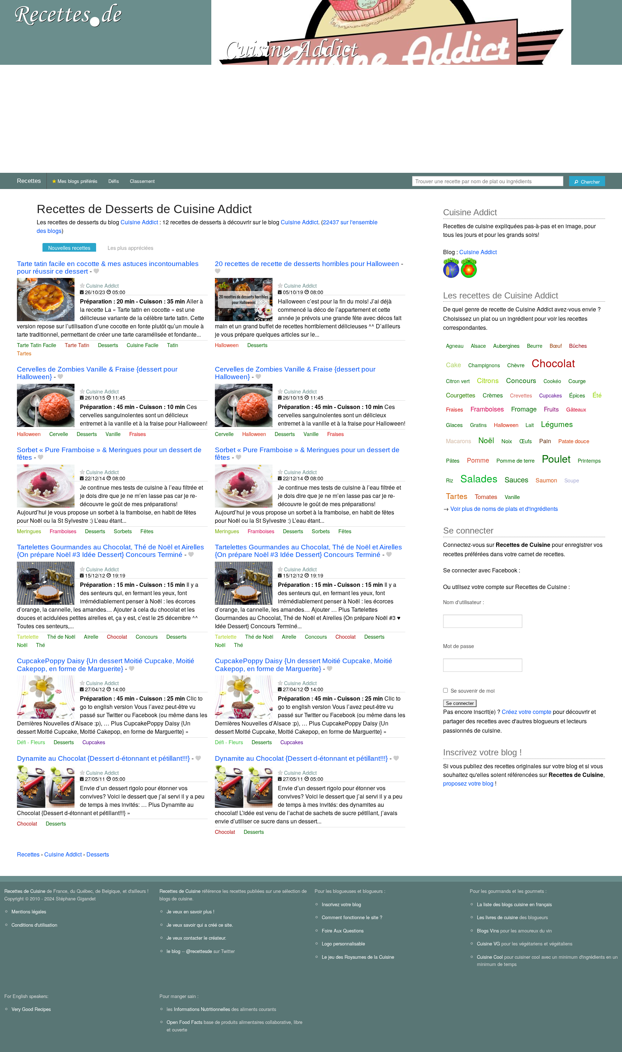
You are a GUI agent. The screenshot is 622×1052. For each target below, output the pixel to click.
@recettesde (199, 951)
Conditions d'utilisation (34, 924)
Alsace (478, 345)
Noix (506, 441)
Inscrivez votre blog (341, 904)
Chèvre (515, 365)
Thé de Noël (61, 636)
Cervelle (58, 433)
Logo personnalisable (343, 943)
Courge (577, 381)
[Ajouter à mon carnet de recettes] (96, 271)
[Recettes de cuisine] (68, 14)
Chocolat (117, 636)
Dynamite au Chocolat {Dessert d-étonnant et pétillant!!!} (103, 758)
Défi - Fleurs (31, 742)
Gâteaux (576, 409)
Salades (478, 478)
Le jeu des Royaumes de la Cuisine (358, 956)
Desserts (108, 345)
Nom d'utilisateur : (463, 602)
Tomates (486, 496)
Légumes (557, 423)
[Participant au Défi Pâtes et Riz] (451, 266)
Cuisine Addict (139, 222)
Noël (22, 644)
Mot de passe (458, 645)
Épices (577, 395)
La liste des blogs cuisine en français (514, 904)
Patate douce (573, 441)
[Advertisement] (311, 118)
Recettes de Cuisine (24, 890)
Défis (113, 180)
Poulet (556, 458)
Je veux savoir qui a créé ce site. (200, 924)
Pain (545, 441)
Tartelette (28, 636)
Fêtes (146, 531)
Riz (449, 480)
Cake (453, 364)
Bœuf (556, 345)
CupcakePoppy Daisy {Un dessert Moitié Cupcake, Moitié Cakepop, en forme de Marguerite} (105, 664)
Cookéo (552, 381)
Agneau (455, 345)
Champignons (484, 365)
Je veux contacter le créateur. (196, 937)
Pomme (478, 459)
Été (596, 394)
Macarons (458, 441)
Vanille (113, 433)
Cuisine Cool (490, 956)
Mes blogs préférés (77, 180)
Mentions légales (29, 911)
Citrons (488, 380)
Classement (142, 180)
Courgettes (460, 394)
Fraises (137, 433)
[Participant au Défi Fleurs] (468, 266)
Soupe (571, 480)
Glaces (454, 424)
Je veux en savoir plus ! (191, 911)
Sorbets (123, 531)
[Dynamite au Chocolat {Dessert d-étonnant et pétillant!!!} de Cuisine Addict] (46, 786)
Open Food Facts (184, 1022)
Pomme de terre (515, 460)
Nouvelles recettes (69, 247)
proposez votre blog (468, 783)
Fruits (551, 408)
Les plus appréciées (130, 247)
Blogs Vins (488, 930)
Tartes (24, 353)
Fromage (524, 408)
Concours (147, 636)
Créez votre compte (526, 711)
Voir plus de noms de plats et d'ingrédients (504, 508)
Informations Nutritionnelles (202, 1009)
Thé (40, 644)
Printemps (589, 460)
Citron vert (458, 381)
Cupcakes (93, 742)
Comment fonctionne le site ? (352, 917)
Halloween (227, 345)
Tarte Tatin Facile (36, 345)
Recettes (29, 180)
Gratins (478, 424)
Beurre (534, 345)
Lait (530, 424)
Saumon (546, 480)
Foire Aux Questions (343, 930)
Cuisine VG (488, 943)
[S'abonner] (82, 285)
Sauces (516, 479)
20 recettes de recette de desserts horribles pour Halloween (307, 264)
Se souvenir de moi (473, 690)
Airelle (91, 636)
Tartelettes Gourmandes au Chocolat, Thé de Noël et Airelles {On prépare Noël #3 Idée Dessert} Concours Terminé (110, 550)
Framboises (63, 531)
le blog (173, 951)
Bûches (578, 345)
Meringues (29, 531)
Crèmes (493, 395)
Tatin (172, 345)
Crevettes (521, 395)
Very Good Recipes (31, 1009)
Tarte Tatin (77, 345)
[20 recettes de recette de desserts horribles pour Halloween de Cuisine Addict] (243, 299)
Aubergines (506, 345)
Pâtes (453, 460)
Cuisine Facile (142, 345)
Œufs (525, 441)
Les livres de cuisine (497, 917)
